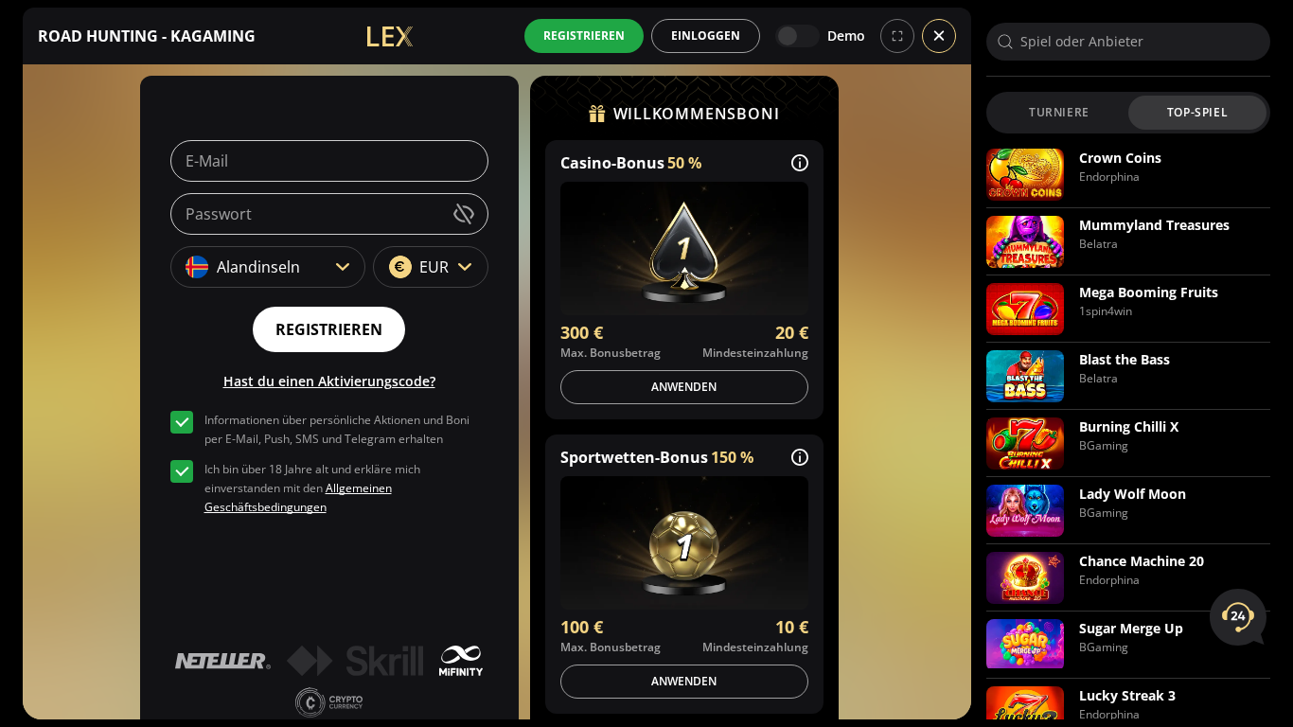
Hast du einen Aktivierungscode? (329, 381)
